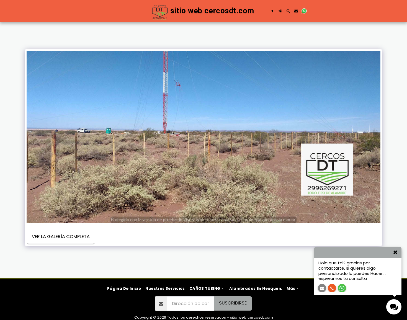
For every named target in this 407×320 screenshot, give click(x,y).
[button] (272, 11)
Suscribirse (233, 303)
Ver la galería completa (61, 236)
